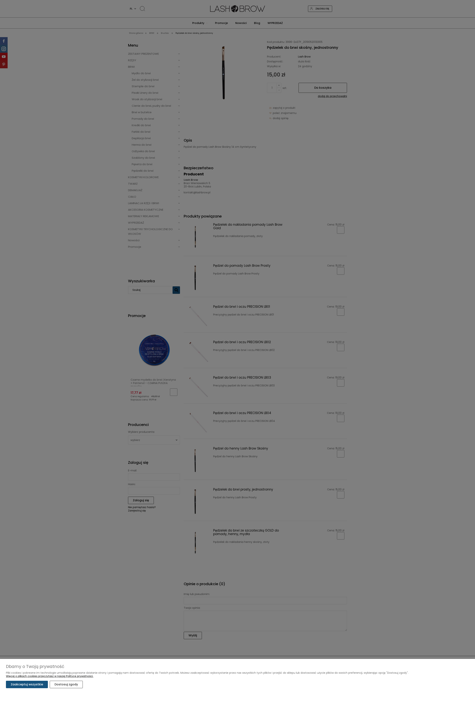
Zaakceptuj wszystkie (27, 684)
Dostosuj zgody (66, 684)
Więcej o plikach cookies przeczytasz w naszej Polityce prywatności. (49, 676)
